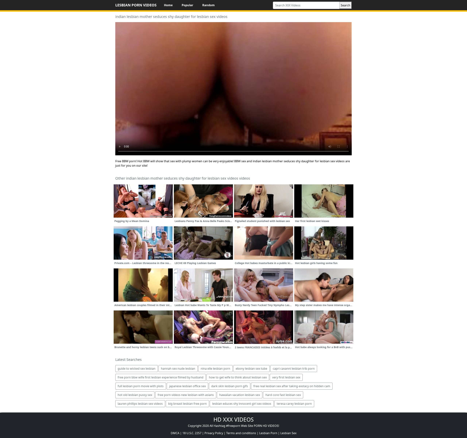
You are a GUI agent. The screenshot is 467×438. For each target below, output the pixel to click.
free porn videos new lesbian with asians (186, 395)
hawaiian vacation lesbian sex (239, 395)
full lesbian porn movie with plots (141, 386)
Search (345, 5)
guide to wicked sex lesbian (136, 369)
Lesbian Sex (288, 433)
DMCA (175, 433)
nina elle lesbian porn (215, 369)
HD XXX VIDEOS (233, 419)
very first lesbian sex (286, 377)
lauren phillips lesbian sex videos (140, 404)
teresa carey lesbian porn (294, 404)
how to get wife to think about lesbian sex (238, 377)
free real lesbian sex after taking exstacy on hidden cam (291, 386)
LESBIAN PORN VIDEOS (136, 5)
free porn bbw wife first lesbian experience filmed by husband (160, 377)
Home (168, 5)
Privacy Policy (213, 433)
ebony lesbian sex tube (251, 369)
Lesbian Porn (268, 433)
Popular (187, 5)
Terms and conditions (241, 433)
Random (208, 5)
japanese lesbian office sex (187, 386)
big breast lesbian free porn (187, 404)
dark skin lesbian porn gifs (229, 386)
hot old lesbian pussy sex (135, 395)
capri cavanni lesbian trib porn (294, 369)
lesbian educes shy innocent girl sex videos (241, 404)
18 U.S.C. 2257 (191, 433)
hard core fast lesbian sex (283, 395)
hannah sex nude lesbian (178, 369)
